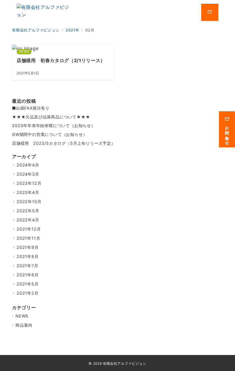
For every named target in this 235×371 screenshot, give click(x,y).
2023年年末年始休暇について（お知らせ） (53, 125)
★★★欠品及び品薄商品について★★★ (51, 116)
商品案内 (23, 325)
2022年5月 (28, 210)
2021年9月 (28, 247)
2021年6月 (28, 274)
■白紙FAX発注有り (31, 108)
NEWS (21, 316)
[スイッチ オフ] (209, 12)
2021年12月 (29, 229)
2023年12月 (29, 183)
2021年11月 (28, 238)
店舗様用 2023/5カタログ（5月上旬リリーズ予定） (63, 143)
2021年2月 (28, 293)
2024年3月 (28, 174)
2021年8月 (28, 256)
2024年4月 (28, 164)
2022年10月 (29, 201)
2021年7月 (27, 265)
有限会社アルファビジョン (124, 364)
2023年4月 (28, 192)
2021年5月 (28, 283)
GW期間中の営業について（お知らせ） (49, 134)
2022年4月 (28, 219)
